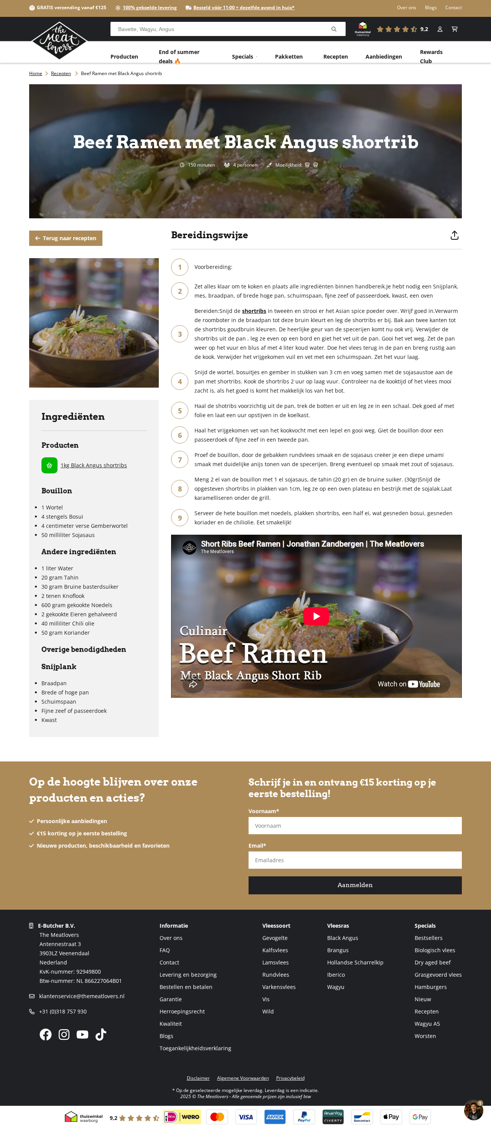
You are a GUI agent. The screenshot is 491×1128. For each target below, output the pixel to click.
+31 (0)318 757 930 (62, 1011)
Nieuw (423, 999)
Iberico (336, 974)
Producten (124, 56)
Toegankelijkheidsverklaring (195, 1048)
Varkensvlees (279, 986)
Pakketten (289, 56)
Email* (257, 845)
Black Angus (342, 937)
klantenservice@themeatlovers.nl (81, 996)
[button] (454, 29)
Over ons (406, 7)
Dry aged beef (433, 962)
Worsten (425, 1036)
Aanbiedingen (384, 56)
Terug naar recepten (68, 238)
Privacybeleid (290, 1078)
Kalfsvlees (275, 950)
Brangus (338, 950)
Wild (268, 1011)
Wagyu (335, 986)
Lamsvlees (275, 962)
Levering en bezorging (188, 974)
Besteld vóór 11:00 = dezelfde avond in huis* (244, 7)
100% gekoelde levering (150, 7)
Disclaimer (198, 1078)
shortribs (254, 310)
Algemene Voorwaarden (243, 1078)
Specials (242, 56)
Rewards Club (431, 56)
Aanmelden (355, 885)
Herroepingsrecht (182, 1011)
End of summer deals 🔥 (179, 56)
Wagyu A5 (427, 1023)
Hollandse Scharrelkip (355, 962)
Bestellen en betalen (186, 986)
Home (35, 73)
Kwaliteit (171, 1023)
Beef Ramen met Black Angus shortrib (121, 73)
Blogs (431, 7)
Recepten (335, 56)
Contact (453, 7)
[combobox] (228, 29)
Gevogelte (275, 937)
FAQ (165, 950)
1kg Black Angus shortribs (94, 465)
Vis (266, 999)
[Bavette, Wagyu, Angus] (334, 29)
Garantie (171, 999)
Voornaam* (264, 811)
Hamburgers (431, 986)
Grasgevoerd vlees (438, 974)
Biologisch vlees (435, 950)
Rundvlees (275, 974)
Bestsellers (429, 937)
